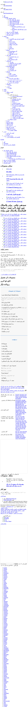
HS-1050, (17, 416)
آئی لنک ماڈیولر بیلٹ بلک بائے (7, 512)
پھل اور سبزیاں (12, 43)
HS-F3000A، (18, 434)
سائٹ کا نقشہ (4, 507)
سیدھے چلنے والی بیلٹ (14, 19)
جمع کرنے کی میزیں (14, 82)
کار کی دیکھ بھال (13, 54)
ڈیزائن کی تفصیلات (16, 99)
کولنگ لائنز (11, 67)
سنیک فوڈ (11, 48)
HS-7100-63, (18, 420)
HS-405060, (18, 398)
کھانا (7, 37)
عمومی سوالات (13, 119)
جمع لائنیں (11, 69)
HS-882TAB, (18, 408)
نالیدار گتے (8, 55)
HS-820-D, (22, 394)
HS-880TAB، (23, 401)
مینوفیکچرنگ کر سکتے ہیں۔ (14, 79)
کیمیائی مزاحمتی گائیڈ (17, 115)
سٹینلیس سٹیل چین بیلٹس (12, 33)
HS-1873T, (24, 408)
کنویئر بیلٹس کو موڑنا (17, 111)
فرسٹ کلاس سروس (17, 96)
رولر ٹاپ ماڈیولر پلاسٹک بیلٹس (16, 24)
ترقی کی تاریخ (9, 122)
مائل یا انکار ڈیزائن (16, 109)
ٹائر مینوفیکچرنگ (10, 66)
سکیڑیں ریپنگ (12, 74)
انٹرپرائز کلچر (9, 124)
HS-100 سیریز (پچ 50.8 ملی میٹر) (17, 158)
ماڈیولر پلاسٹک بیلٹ (11, 18)
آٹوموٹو (8, 49)
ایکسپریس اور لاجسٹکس (15, 63)
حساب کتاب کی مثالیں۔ (18, 118)
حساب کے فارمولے (16, 116)
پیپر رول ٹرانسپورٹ (14, 56)
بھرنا (10, 73)
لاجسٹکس (8, 60)
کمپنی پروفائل (9, 92)
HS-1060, (20, 418)
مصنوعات (5, 17)
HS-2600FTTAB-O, (20, 410)
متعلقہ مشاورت (13, 130)
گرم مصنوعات (9, 506)
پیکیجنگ (8, 71)
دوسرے (8, 86)
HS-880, (23, 400)
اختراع (7, 120)
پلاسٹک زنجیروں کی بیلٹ (12, 32)
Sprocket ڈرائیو (15, 100)
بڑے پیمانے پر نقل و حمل (14, 81)
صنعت (5, 36)
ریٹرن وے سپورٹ (16, 108)
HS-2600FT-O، (18, 409)
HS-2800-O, (20, 413)
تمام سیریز (11, 25)
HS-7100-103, (22, 427)
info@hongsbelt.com (8, 13)
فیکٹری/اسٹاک (9, 123)
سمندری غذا (12, 41)
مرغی (10, 40)
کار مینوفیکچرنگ (13, 51)
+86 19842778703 (7, 9)
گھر (4, 15)
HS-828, (25, 397)
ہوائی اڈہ (11, 62)
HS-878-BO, (18, 400)
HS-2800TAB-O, (20, 414)
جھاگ (10, 88)
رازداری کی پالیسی (17, 513)
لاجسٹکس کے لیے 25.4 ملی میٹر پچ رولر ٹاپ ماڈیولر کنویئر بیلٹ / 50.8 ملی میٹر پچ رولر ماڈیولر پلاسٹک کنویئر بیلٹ (12, 388)
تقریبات (8, 134)
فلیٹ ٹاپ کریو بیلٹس (14, 22)
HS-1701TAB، (23, 431)
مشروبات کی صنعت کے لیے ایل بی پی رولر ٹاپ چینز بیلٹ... (15, 485)
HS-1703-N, (23, 432)
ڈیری (10, 45)
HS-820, (17, 394)
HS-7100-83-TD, (20, 425)
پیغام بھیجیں (3, 523)
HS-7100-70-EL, (21, 422)
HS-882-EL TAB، (22, 407)
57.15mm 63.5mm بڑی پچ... (14, 187)
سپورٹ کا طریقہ (16, 103)
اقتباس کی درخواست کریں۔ (13, 137)
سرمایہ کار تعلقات (10, 129)
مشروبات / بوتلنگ (13, 44)
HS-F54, (22, 419)
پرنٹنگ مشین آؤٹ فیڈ (14, 78)
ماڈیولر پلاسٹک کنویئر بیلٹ (14, 510)
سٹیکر (10, 58)
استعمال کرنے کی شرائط (6, 513)
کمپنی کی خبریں (10, 133)
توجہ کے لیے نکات (16, 114)
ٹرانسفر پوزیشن (16, 112)
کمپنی (4, 90)
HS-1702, (17, 432)
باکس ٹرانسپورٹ (13, 75)
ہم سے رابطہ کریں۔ (8, 135)
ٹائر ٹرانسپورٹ (12, 70)
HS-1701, (17, 431)
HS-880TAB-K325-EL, (19, 405)
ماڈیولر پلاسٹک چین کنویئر (20, 509)
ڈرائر (10, 85)
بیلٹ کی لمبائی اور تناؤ (17, 104)
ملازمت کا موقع (10, 127)
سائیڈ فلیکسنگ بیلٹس (14, 21)
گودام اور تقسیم (13, 65)
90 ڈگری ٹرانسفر (13, 59)
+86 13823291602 (7, 5)
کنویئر (4, 89)
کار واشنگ (11, 52)
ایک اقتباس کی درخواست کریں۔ (8, 274)
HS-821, (21, 397)
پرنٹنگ (7, 77)
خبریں (4, 131)
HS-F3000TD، (21, 438)
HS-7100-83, (20, 424)
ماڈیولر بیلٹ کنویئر (9, 509)
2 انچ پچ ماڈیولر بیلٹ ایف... (13, 194)
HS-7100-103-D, (19, 428)
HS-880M (17, 401)
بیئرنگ (13, 101)
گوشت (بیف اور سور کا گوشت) (16, 39)
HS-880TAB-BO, (19, 402)
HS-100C (9, 172)
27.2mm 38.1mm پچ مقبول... (14, 201)
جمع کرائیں (3, 496)
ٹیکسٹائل (8, 84)
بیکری (10, 47)
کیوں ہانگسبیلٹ (11, 126)
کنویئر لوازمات (9, 34)
